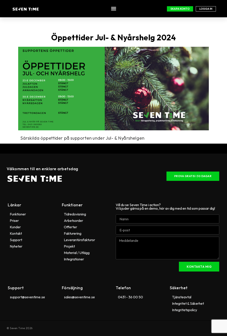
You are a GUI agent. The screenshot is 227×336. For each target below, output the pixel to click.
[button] (114, 8)
